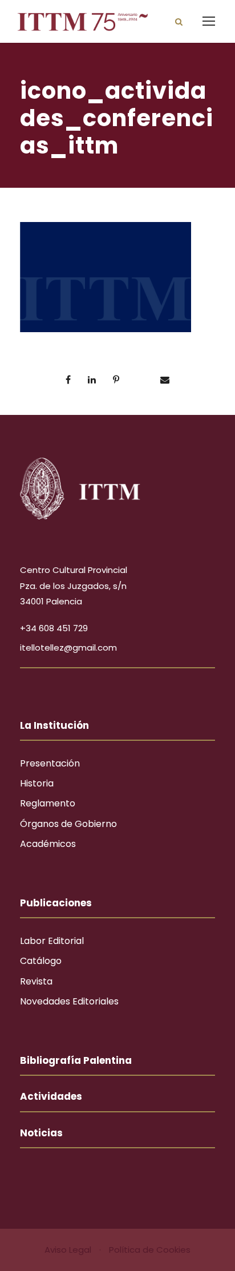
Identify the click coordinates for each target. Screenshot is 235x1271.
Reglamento (47, 803)
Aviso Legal (69, 1250)
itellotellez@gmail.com (68, 647)
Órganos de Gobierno (68, 823)
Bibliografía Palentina (76, 1060)
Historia (37, 783)
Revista (36, 981)
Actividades (51, 1096)
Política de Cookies (150, 1250)
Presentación (50, 763)
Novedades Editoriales (69, 1001)
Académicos (48, 843)
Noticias (41, 1133)
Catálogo (41, 960)
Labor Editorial (52, 940)
